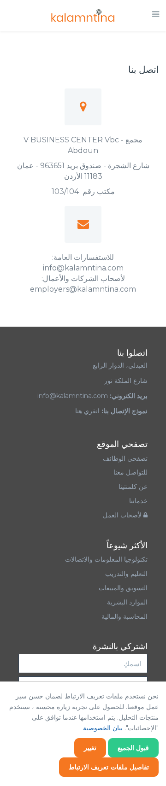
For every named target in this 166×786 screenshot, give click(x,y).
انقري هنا (87, 411)
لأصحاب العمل (123, 515)
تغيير (90, 748)
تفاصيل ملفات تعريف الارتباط (109, 767)
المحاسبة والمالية (124, 616)
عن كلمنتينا (133, 486)
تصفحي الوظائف (125, 458)
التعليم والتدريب (126, 573)
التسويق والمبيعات (123, 588)
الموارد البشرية (127, 602)
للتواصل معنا (130, 472)
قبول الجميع (133, 748)
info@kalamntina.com (72, 396)
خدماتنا (138, 501)
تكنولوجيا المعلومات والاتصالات (105, 559)
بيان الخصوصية (103, 728)
